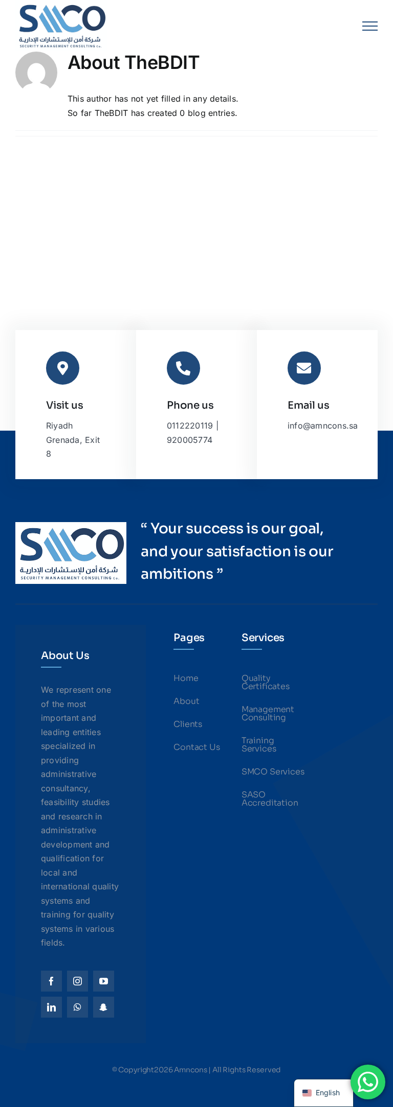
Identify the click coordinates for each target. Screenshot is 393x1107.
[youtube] (103, 981)
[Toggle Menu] (370, 26)
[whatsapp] (77, 1007)
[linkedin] (51, 1007)
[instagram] (77, 981)
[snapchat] (103, 1007)
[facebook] (51, 981)
